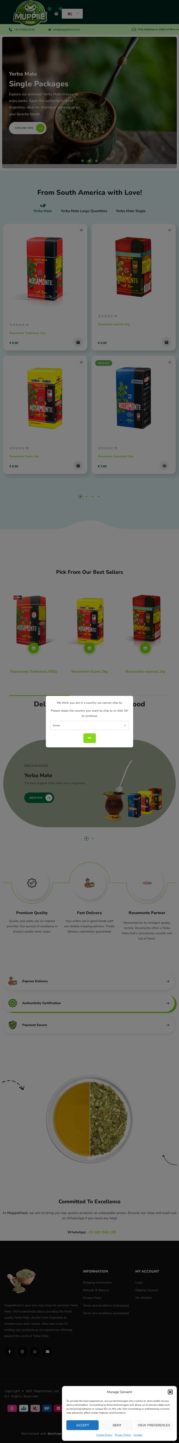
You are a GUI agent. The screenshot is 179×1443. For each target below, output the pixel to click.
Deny (117, 1425)
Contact (138, 1435)
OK (89, 738)
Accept (82, 1425)
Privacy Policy (123, 1435)
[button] (170, 1392)
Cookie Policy (104, 1435)
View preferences (154, 1425)
